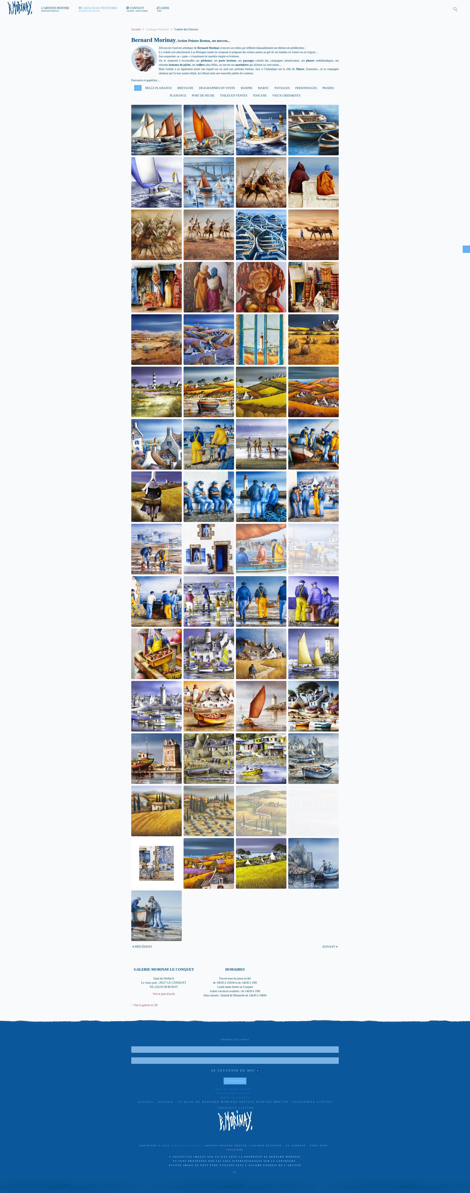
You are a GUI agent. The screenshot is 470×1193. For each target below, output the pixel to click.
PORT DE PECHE (203, 95)
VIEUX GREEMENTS (286, 95)
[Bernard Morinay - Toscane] (156, 811)
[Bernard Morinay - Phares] (209, 654)
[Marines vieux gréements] (156, 130)
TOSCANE (260, 95)
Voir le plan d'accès (164, 993)
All (138, 88)
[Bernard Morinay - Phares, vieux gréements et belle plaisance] (313, 654)
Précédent (143, 946)
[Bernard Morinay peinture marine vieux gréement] (209, 130)
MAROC (263, 88)
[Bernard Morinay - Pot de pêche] (313, 706)
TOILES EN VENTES (233, 95)
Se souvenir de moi (233, 1070)
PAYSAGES (282, 88)
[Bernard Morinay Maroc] (209, 235)
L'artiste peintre (55, 9)
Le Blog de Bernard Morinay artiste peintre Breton (233, 1102)
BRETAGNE (185, 88)
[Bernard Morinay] (261, 287)
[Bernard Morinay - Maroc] (313, 182)
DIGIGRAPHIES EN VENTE (217, 88)
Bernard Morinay (186, 1145)
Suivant (329, 946)
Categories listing (312, 1102)
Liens (163, 9)
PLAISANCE (178, 95)
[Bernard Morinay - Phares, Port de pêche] (209, 706)
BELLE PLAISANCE (158, 88)
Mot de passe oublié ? (235, 1089)
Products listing (236, 1108)
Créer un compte (235, 1098)
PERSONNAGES (306, 88)
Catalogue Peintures (97, 9)
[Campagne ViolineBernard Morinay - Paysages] (209, 339)
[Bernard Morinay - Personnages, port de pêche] (313, 549)
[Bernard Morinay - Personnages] (209, 444)
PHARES (328, 88)
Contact (137, 9)
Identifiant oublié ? (235, 1093)
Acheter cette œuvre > (158, 171)
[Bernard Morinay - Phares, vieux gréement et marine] (261, 706)
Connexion (235, 1081)
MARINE (246, 88)
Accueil (135, 29)
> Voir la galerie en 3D (144, 1005)
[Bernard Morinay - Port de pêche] (156, 758)
